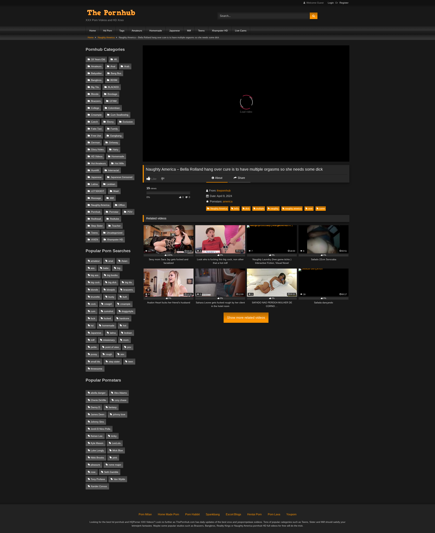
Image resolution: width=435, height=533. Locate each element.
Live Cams (240, 30)
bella (236, 208)
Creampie (96, 115)
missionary (109, 340)
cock (93, 304)
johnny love (119, 414)
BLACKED (113, 87)
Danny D (95, 407)
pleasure (95, 464)
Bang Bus (116, 73)
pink (115, 457)
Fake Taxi (96, 128)
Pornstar (113, 212)
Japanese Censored (121, 177)
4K (115, 59)
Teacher (116, 226)
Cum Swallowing (119, 115)
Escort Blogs (233, 514)
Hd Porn (107, 30)
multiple (260, 208)
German (95, 142)
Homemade (155, 30)
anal (110, 261)
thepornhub (224, 190)
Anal (112, 66)
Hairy (115, 149)
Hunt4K (95, 170)
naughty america (293, 208)
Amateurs (137, 30)
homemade (108, 325)
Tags (121, 30)
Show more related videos (246, 317)
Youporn (291, 514)
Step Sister (97, 226)
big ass (94, 275)
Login (331, 2)
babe (106, 268)
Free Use (96, 135)
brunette (95, 296)
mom (126, 340)
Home (92, 30)
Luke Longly (97, 450)
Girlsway (113, 142)
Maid (116, 191)
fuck (93, 318)
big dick (112, 282)
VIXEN (94, 239)
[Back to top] (424, 523)
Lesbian (111, 184)
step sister (114, 361)
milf (92, 340)
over (310, 208)
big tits (128, 282)
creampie (125, 304)
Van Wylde (119, 479)
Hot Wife (119, 163)
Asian (124, 261)
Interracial (113, 170)
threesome (96, 368)
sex (122, 354)
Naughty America (106, 37)
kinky (114, 436)
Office (121, 205)
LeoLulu (116, 443)
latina (113, 332)
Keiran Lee (96, 436)
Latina (94, 184)
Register (344, 2)
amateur (95, 261)
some (322, 208)
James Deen (97, 414)
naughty (274, 208)
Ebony (110, 122)
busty (111, 296)
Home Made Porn (168, 514)
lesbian (128, 332)
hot (124, 325)
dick (247, 208)
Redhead (96, 219)
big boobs (112, 275)
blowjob (111, 289)
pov (129, 347)
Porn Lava (274, 514)
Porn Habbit (192, 514)
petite (94, 347)
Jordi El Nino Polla (100, 428)
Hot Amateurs (98, 163)
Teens (201, 30)
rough (109, 354)
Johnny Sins (97, 421)
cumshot (108, 311)
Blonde (95, 94)
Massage (96, 198)
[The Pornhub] (111, 13)
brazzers (128, 289)
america (227, 201)
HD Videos (96, 156)
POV (129, 212)
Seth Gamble (111, 472)
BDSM (113, 80)
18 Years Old (98, 59)
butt (125, 296)
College (95, 108)
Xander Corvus (99, 486)
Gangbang (115, 135)
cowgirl (108, 304)
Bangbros (96, 80)
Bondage (112, 94)
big (118, 268)
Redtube (114, 219)
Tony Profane (98, 479)
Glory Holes (97, 149)
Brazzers (96, 101)
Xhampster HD (220, 30)
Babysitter (96, 73)
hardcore (124, 318)
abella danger (98, 392)
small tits (95, 361)
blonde (94, 289)
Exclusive (128, 122)
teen (130, 361)
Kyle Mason (97, 443)
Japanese (174, 30)
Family (114, 128)
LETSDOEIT (97, 191)
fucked (107, 318)
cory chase (120, 400)
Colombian (114, 108)
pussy (94, 354)
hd (92, 325)
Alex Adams (120, 392)
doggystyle (127, 311)
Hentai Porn (254, 514)
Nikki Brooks (97, 457)
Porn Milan (145, 514)
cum (93, 311)
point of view (112, 347)
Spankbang (213, 514)
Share (241, 177)
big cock (95, 282)
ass (92, 268)
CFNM (113, 101)
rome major (115, 464)
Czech (94, 122)
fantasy (113, 407)
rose (93, 472)
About (218, 177)
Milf (189, 30)
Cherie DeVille (98, 400)
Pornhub (95, 212)
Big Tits (95, 87)
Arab (126, 66)
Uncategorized (114, 232)
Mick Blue (117, 450)
